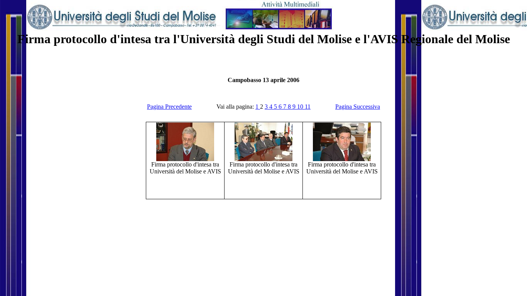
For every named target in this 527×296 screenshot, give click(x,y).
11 (308, 106)
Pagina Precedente (169, 106)
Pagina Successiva (357, 106)
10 (301, 106)
